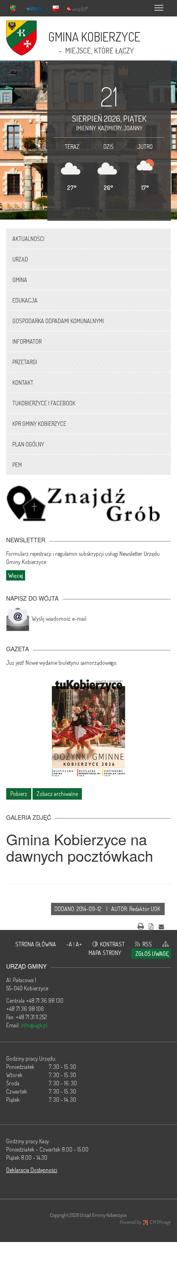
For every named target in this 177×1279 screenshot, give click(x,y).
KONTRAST (112, 944)
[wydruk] (140, 925)
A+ (79, 944)
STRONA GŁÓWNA (35, 944)
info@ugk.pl (34, 1025)
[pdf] (151, 925)
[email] (161, 925)
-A (69, 944)
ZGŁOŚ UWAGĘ (152, 953)
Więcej (15, 575)
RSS (147, 944)
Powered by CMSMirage (145, 1222)
